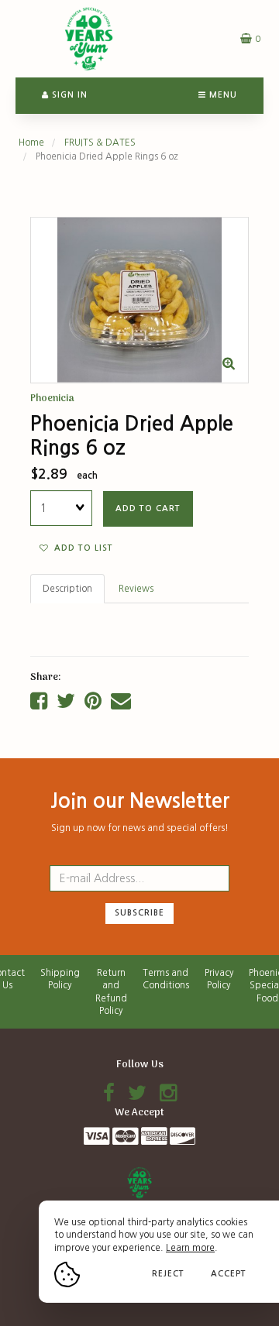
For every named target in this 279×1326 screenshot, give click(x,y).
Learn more (190, 1247)
